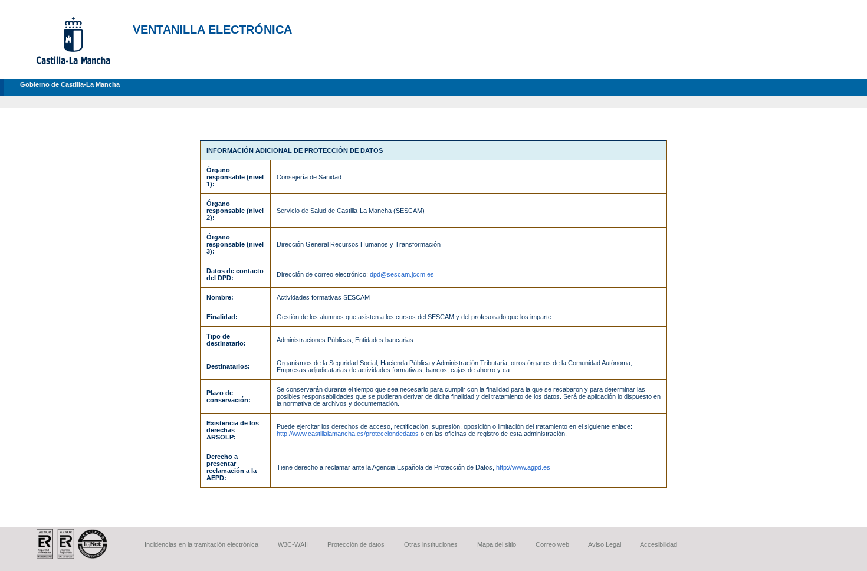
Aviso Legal (604, 544)
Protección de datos (356, 544)
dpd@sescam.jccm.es (402, 274)
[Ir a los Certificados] (72, 556)
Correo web (552, 544)
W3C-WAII (293, 544)
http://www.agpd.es (523, 467)
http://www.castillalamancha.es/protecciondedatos (348, 433)
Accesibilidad (658, 544)
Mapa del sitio (496, 544)
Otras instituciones (431, 544)
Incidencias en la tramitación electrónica (201, 544)
